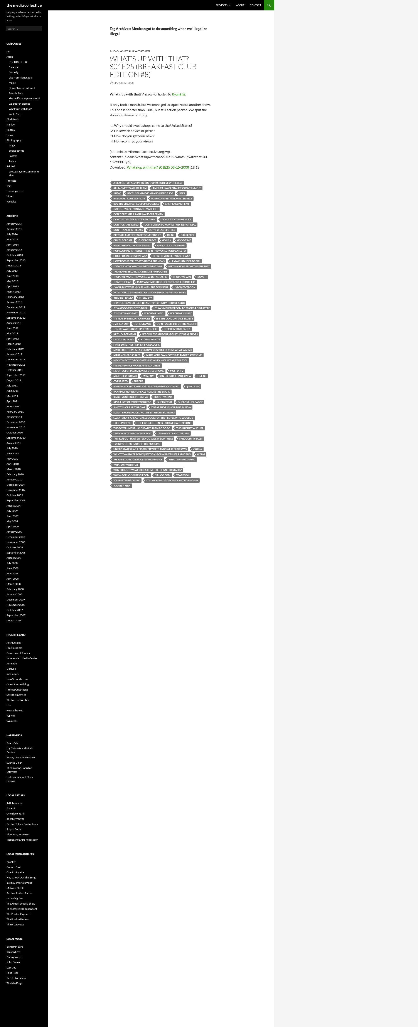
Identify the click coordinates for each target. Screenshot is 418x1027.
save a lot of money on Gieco (132, 402)
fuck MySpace (147, 240)
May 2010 (12, 458)
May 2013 (12, 281)
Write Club (15, 114)
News (10, 135)
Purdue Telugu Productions (22, 824)
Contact (255, 5)
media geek (13, 674)
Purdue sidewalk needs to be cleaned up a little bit (146, 386)
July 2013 (12, 270)
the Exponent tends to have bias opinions (164, 423)
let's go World (150, 339)
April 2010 (13, 463)
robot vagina (163, 396)
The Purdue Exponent (19, 914)
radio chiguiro (15, 898)
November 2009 (16, 490)
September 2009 (16, 500)
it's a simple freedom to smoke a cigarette (182, 308)
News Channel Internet (22, 88)
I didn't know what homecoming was (137, 266)
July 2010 (12, 448)
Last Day (11, 967)
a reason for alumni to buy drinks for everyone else (147, 182)
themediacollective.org (173, 433)
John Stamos (143, 323)
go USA (166, 240)
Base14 (11, 808)
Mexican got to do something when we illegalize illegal (150, 360)
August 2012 (14, 322)
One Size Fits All (16, 813)
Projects (222, 5)
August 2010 (14, 443)
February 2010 (15, 474)
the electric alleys (16, 978)
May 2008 (12, 573)
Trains (12, 161)
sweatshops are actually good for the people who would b (153, 417)
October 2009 (15, 495)
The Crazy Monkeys (18, 834)
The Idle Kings (14, 983)
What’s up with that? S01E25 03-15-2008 (158, 167)
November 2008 (16, 542)
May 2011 (12, 396)
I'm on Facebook (184, 287)
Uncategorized (15, 191)
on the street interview (175, 376)
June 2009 (13, 516)
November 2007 (16, 604)
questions (192, 386)
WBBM (201, 454)
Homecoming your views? (130, 255)
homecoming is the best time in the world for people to (149, 250)
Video (10, 196)
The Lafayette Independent (22, 908)
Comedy (13, 72)
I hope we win (182, 276)
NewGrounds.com (17, 679)
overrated (120, 381)
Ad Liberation (14, 803)
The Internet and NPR (190, 428)
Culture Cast (14, 867)
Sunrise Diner (14, 762)
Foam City (12, 743)
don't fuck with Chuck (177, 219)
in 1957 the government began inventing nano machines (149, 292)
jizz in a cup (120, 323)
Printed (11, 166)
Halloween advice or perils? (132, 245)
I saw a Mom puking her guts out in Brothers (166, 282)
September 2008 (16, 552)
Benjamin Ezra (15, 946)
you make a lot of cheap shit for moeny (172, 480)
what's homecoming (182, 459)
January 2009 (14, 531)
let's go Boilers (123, 339)
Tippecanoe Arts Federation (22, 839)
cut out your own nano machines (135, 208)
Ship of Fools (14, 829)
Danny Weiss (14, 957)
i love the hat (122, 282)
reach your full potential (130, 396)
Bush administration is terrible (171, 198)
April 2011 (13, 401)
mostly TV (176, 370)
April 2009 (13, 526)
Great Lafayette (15, 872)
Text (9, 185)
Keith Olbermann (124, 334)
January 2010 (14, 479)
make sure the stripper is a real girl (136, 344)
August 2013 (14, 265)
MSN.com (148, 376)
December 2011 (16, 359)
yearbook (183, 475)
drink (171, 235)
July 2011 (12, 385)
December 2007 (16, 599)
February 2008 (15, 589)
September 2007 (16, 615)
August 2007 (14, 620)
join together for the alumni (176, 323)
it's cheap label (154, 313)
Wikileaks (12, 721)
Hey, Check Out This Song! (21, 877)
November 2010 (16, 427)
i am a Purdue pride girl (186, 261)
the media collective (24, 5)
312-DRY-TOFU (18, 62)
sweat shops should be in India (171, 407)
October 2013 (15, 255)
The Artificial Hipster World (24, 98)
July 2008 (12, 563)
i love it (202, 276)
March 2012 (14, 343)
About (240, 5)
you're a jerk (121, 485)
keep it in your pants (177, 329)
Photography (14, 140)
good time (184, 240)
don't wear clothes (162, 229)
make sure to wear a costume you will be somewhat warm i (152, 349)
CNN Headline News (177, 203)
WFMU (11, 715)
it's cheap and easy (125, 313)
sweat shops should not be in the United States (144, 412)
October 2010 (15, 432)
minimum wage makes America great (136, 365)
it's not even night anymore (131, 318)
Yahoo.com (162, 475)
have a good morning (171, 245)
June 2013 (13, 276)
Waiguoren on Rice (19, 103)
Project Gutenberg (17, 689)
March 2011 (14, 406)
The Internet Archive (18, 700)
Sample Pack (16, 93)
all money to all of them (130, 188)
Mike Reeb (13, 972)
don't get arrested (125, 224)
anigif (12, 145)
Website (11, 201)
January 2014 (14, 249)
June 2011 (13, 390)
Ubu (9, 705)
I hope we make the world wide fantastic (140, 276)
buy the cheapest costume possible (136, 203)
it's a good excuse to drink (130, 308)
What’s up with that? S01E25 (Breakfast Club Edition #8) (153, 66)
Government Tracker (18, 653)
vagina (197, 449)
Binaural (14, 67)
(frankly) (11, 861)
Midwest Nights (15, 888)
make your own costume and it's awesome (174, 355)
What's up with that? (135, 51)
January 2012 (14, 354)
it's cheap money (181, 313)
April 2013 (13, 286)
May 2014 (12, 239)
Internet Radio (123, 297)
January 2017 (14, 223)
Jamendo (12, 663)
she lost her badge (190, 402)
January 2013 (14, 302)
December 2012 (16, 307)
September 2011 (16, 375)
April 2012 (13, 338)
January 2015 (14, 229)
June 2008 (13, 568)
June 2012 (13, 328)
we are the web (15, 710)
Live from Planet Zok (20, 77)
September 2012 (16, 317)
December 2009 (16, 484)
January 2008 (14, 594)
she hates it (164, 402)
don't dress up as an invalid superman (138, 214)
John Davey (13, 962)
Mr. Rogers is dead (125, 376)
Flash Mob (13, 119)
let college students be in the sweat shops (170, 334)
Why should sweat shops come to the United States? (147, 469)
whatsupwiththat (125, 464)
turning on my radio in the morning (136, 443)
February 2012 (15, 349)
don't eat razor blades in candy (134, 219)
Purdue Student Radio (19, 893)
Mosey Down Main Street (21, 757)
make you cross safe (126, 355)
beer (182, 193)
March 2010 (14, 469)
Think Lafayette (15, 924)
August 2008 (14, 557)
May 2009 (12, 521)
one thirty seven (16, 818)
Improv (11, 129)
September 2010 (16, 437)
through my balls (191, 438)
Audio (114, 51)
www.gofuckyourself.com (131, 475)
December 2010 (16, 422)
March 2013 (14, 291)
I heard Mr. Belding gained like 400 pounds (140, 271)
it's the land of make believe (174, 318)
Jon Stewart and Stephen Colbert (135, 329)
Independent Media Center (22, 658)
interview (145, 297)
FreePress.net (14, 647)
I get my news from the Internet (189, 266)
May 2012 (12, 333)
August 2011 (14, 380)
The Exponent (122, 423)
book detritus (16, 150)
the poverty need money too (132, 433)
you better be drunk (126, 480)
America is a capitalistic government (177, 188)
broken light (13, 951)
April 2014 (13, 244)
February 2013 (15, 296)
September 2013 (16, 260)
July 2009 (12, 510)
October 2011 (15, 369)
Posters (13, 155)
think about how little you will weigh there (143, 438)
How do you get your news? (171, 255)
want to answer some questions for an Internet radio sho (152, 454)
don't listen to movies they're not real (170, 224)
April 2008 (13, 578)
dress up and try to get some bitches (137, 235)
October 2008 (15, 547)
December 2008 (16, 537)
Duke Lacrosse (122, 240)
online (201, 376)
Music (12, 82)
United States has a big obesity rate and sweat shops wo (150, 449)
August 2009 (14, 505)
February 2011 (15, 411)
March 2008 (14, 583)
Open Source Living (18, 684)
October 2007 (15, 610)
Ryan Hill (178, 94)
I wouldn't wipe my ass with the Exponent (140, 287)
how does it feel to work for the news (139, 261)
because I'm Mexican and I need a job (150, 193)
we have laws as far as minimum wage (137, 459)
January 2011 (14, 416)
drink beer (187, 235)
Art (8, 51)
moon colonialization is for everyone (138, 370)
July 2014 (12, 234)
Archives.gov (14, 642)
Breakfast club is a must (129, 198)
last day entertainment (19, 882)
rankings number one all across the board (141, 391)
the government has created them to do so (141, 428)
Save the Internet (16, 694)
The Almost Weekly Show (21, 903)
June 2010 (13, 453)
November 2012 (16, 312)
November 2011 (16, 364)
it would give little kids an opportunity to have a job (149, 302)
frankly (11, 124)
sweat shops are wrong (129, 407)
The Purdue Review (18, 919)
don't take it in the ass (128, 229)
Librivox (11, 668)
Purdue (138, 381)
